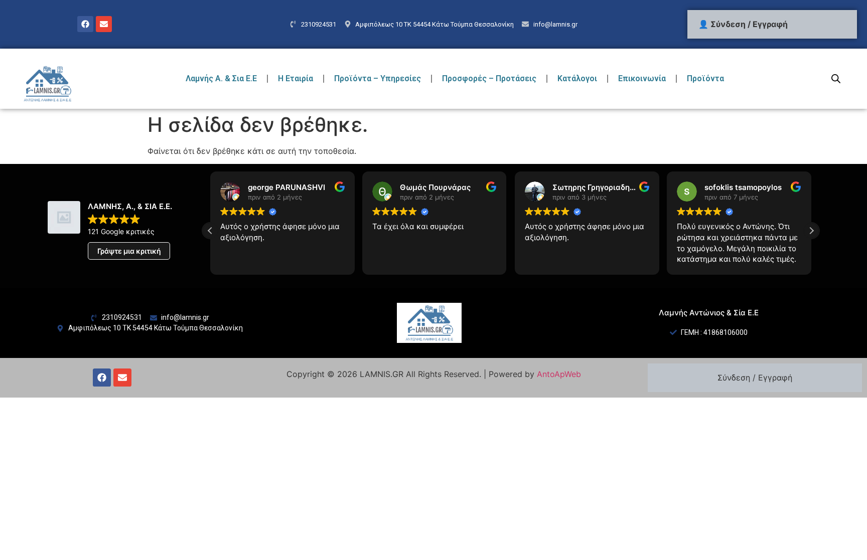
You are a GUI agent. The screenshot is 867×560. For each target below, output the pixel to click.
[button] (811, 230)
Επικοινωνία (642, 78)
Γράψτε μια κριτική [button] (129, 251)
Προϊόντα (705, 78)
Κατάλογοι (577, 78)
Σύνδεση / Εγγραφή (754, 377)
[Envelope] (104, 24)
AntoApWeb (559, 374)
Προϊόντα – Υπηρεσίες (377, 78)
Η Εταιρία (295, 78)
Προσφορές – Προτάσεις (489, 78)
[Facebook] (85, 24)
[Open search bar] (836, 78)
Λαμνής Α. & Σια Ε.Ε (221, 78)
